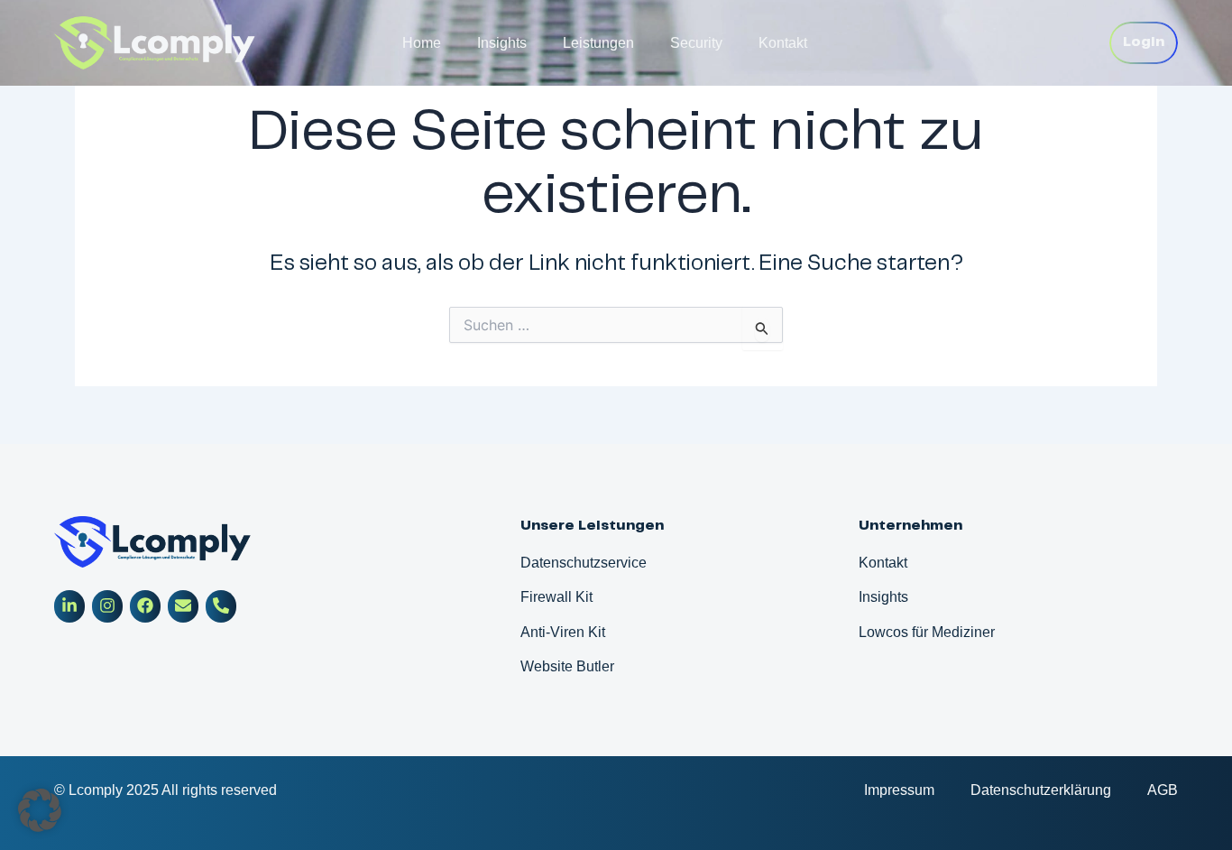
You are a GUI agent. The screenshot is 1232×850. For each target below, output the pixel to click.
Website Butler (567, 666)
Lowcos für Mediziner (927, 632)
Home (421, 43)
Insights (502, 43)
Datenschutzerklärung (1040, 790)
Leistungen (598, 43)
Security (696, 43)
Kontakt (783, 43)
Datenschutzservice (583, 562)
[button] (39, 810)
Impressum (899, 790)
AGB (1162, 790)
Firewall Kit (556, 597)
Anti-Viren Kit (562, 632)
